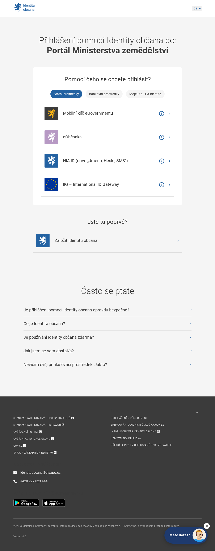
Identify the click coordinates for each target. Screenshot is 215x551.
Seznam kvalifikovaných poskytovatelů (41, 418)
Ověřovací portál (25, 431)
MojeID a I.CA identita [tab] (145, 94)
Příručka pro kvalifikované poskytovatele (141, 445)
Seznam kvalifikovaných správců (37, 425)
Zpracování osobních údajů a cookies (137, 424)
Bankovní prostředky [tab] (104, 94)
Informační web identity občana (133, 431)
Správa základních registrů (33, 452)
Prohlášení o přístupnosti (129, 418)
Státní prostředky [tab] (66, 94)
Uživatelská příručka (126, 438)
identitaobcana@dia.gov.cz (40, 473)
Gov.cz (17, 445)
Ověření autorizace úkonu (31, 438)
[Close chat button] (207, 526)
